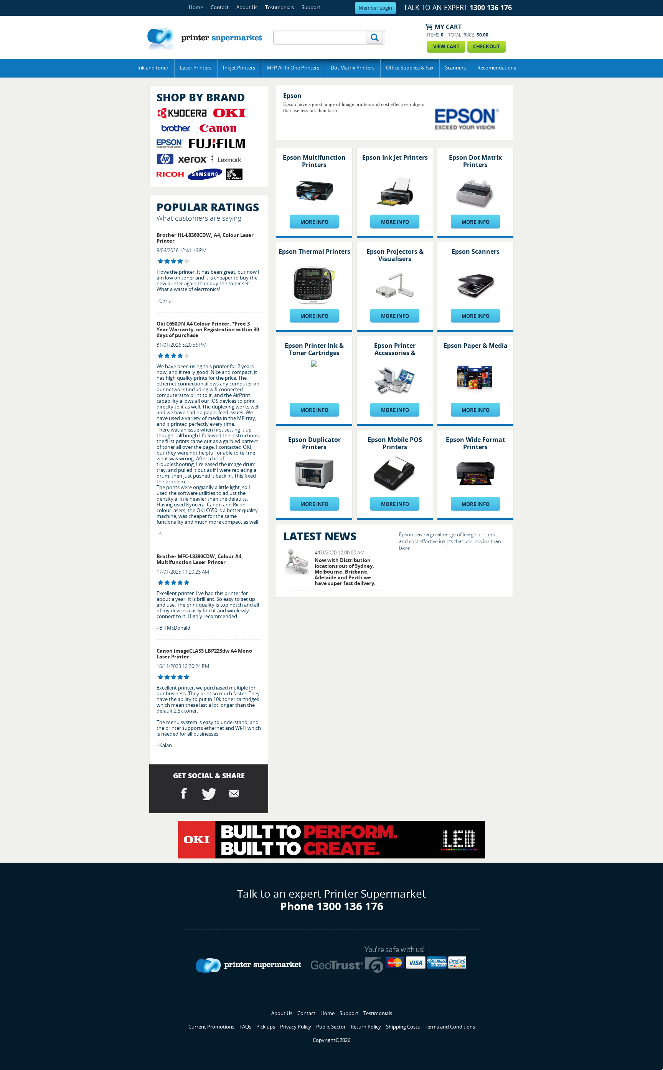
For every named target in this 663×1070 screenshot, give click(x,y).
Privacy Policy (295, 1027)
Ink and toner (152, 68)
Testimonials (279, 7)
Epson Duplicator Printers (314, 443)
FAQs (245, 1027)
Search (374, 37)
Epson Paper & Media (476, 345)
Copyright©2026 (331, 1040)
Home (196, 7)
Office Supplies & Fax (410, 68)
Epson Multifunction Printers (314, 161)
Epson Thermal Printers (314, 251)
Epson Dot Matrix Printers (475, 161)
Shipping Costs (403, 1027)
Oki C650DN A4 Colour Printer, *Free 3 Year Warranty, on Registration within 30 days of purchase (208, 329)
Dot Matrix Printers (352, 68)
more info (314, 222)
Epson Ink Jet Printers (395, 157)
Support (311, 7)
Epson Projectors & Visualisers (395, 255)
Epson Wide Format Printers (475, 443)
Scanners (455, 68)
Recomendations (496, 68)
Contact (220, 7)
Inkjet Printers (239, 68)
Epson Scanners (476, 251)
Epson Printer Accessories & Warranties (395, 353)
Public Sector (331, 1027)
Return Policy (366, 1027)
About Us (246, 7)
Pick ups (265, 1027)
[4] (160, 261)
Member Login (375, 8)
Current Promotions (211, 1027)
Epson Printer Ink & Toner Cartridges (314, 349)
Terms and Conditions (450, 1027)
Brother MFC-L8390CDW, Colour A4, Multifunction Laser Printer (200, 559)
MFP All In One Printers (293, 68)
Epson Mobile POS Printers (395, 443)
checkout (486, 47)
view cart (446, 47)
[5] (160, 582)
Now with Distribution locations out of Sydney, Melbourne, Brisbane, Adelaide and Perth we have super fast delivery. (345, 571)
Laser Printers (195, 68)
